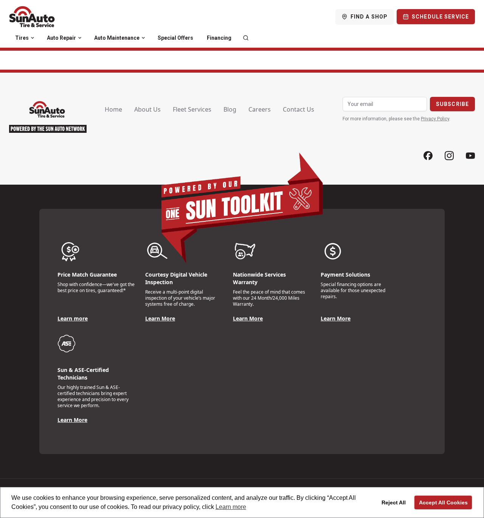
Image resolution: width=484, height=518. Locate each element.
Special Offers (175, 38)
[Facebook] (428, 155)
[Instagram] (449, 155)
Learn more (72, 318)
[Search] (246, 38)
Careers (259, 109)
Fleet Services (192, 109)
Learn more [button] (231, 507)
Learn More (160, 318)
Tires (22, 38)
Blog (229, 109)
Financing (219, 38)
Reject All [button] (394, 502)
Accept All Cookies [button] (443, 502)
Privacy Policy (435, 118)
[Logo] (32, 16)
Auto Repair (61, 38)
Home (113, 109)
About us (147, 109)
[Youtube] (470, 155)
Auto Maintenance (117, 38)
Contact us (298, 109)
